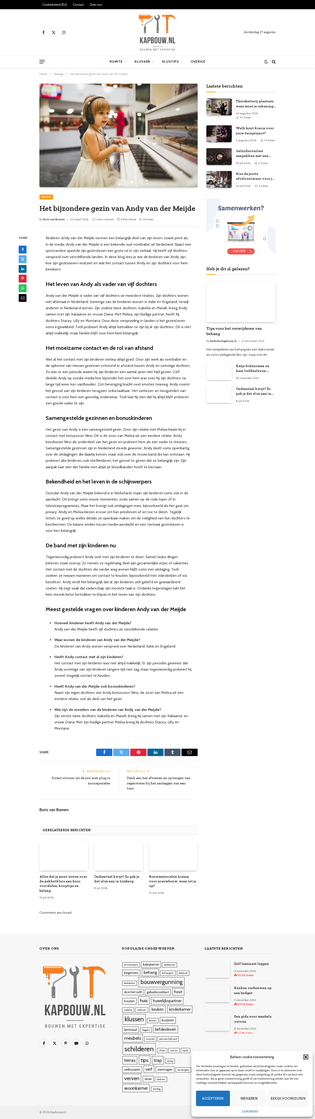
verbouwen (132, 1069)
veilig (170, 1061)
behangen (168, 973)
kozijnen (168, 1020)
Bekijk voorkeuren (288, 1098)
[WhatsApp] (23, 288)
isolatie (128, 1009)
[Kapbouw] (157, 32)
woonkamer (136, 1088)
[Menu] (42, 61)
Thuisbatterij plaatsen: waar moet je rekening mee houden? (255, 104)
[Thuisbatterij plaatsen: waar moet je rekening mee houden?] (219, 106)
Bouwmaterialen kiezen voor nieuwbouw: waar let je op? (172, 881)
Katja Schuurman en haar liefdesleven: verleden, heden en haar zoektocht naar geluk (253, 369)
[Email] (23, 298)
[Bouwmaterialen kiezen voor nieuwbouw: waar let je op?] (173, 856)
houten (129, 1001)
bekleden (129, 983)
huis (144, 1000)
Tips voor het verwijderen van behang (234, 331)
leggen (146, 1029)
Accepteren (213, 1098)
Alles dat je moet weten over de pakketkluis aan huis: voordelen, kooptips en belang (63, 884)
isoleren (141, 1009)
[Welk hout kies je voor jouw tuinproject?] (219, 133)
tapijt (185, 1050)
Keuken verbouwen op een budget (252, 990)
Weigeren (249, 1098)
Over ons (96, 4)
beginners (131, 973)
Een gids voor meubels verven (252, 1018)
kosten (153, 1020)
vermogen (165, 1069)
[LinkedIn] (23, 269)
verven (131, 1078)
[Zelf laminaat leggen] (217, 969)
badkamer (169, 964)
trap (158, 1060)
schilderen (139, 1049)
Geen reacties (105, 219)
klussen (134, 1019)
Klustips (170, 61)
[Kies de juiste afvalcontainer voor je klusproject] (219, 179)
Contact (78, 4)
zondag (156, 1088)
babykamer (151, 964)
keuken (158, 1009)
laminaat (130, 1030)
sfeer (162, 1050)
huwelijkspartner (167, 1000)
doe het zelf (133, 992)
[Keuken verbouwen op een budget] (217, 993)
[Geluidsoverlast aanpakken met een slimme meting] (219, 156)
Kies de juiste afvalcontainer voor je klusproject (255, 176)
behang (150, 972)
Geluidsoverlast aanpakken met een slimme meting (252, 154)
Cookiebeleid (250, 1111)
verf (149, 1069)
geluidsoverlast (158, 992)
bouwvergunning (161, 981)
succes (174, 1050)
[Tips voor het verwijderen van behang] (241, 301)
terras (129, 1060)
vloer (148, 1079)
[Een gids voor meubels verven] (217, 1022)
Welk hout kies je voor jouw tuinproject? (255, 130)
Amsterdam (131, 964)
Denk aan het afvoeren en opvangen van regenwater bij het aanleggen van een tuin (158, 783)
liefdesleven (165, 1029)
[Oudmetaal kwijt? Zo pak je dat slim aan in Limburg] (118, 856)
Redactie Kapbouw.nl (223, 341)
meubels (132, 1038)
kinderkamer (179, 1009)
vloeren (161, 1079)
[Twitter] (23, 259)
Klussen (142, 61)
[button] (305, 1057)
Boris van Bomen (54, 219)
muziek (150, 1038)
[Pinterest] (23, 279)
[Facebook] (23, 249)
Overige (198, 61)
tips (145, 1060)
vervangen (183, 1069)
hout (178, 991)
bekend (183, 973)
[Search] (273, 61)
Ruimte (116, 61)
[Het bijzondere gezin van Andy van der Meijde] (118, 135)
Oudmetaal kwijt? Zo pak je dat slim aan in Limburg (116, 879)
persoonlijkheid (168, 1038)
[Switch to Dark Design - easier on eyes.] (266, 62)
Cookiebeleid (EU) (54, 4)
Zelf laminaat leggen (251, 964)
